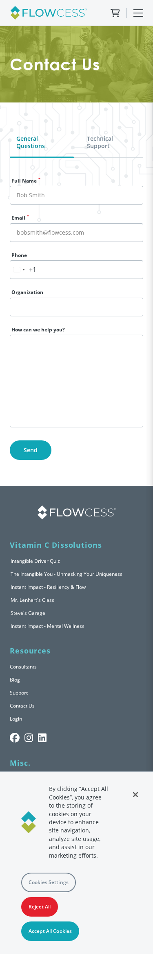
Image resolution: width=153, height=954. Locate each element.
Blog (15, 679)
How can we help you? (38, 329)
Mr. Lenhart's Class (32, 600)
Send (31, 450)
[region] (76, 862)
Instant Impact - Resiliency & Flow (48, 587)
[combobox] (23, 270)
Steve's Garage (28, 613)
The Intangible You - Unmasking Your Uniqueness (66, 574)
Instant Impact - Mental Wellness (47, 626)
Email (20, 217)
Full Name (25, 180)
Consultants (23, 666)
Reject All (40, 906)
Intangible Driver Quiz (35, 561)
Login (16, 718)
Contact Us (22, 705)
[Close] (135, 794)
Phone (19, 255)
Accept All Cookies (50, 931)
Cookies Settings (49, 882)
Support (19, 692)
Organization (27, 292)
